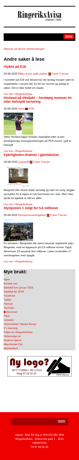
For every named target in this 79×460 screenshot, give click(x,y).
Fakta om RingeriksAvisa (18, 332)
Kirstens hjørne (12, 340)
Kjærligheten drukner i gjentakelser (31, 155)
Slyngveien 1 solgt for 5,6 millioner (31, 208)
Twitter (7, 299)
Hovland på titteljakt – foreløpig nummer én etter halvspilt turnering (38, 99)
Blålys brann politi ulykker (32, 73)
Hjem (7, 279)
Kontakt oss (10, 283)
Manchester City (13, 344)
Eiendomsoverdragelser (32, 215)
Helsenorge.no (12, 336)
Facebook (9, 295)
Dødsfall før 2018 (14, 291)
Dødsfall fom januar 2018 (18, 287)
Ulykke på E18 (15, 66)
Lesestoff (23, 161)
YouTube (9, 307)
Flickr (7, 315)
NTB (31, 108)
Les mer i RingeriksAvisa (18, 93)
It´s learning (10, 328)
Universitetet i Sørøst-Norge (20, 323)
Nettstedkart (11, 348)
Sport (21, 108)
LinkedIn (9, 319)
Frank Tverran (60, 73)
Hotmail (8, 303)
